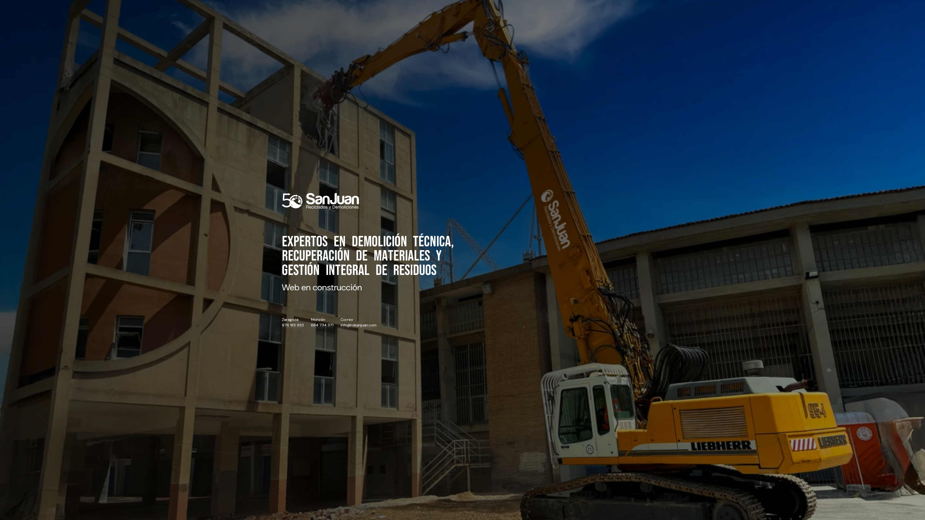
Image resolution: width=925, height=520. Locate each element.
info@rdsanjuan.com (359, 325)
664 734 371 (322, 325)
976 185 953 (293, 325)
